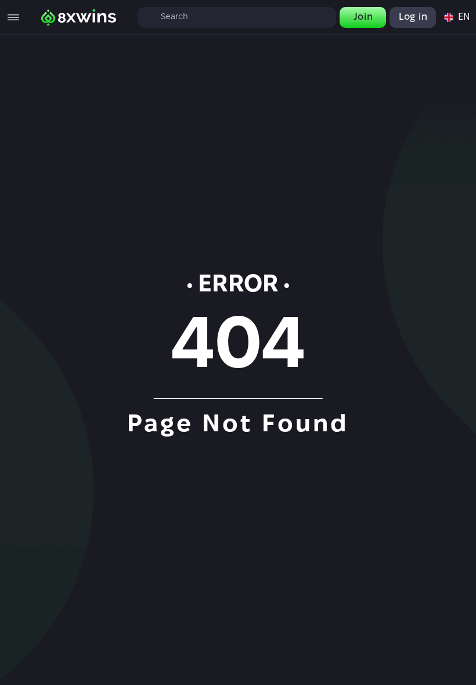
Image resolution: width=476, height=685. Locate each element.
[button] (456, 17)
